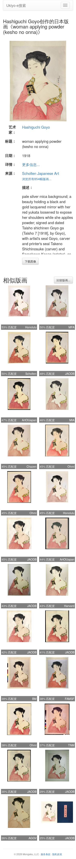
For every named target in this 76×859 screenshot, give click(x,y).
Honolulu (30, 327)
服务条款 (45, 854)
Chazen (31, 466)
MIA (71, 420)
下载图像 (30, 261)
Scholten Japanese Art (40, 173)
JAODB (69, 374)
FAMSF (69, 699)
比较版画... (63, 280)
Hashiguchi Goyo (36, 127)
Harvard (69, 606)
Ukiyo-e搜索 (16, 5)
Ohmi (70, 466)
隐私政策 (57, 854)
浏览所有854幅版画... (36, 178)
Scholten (30, 374)
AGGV (32, 838)
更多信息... (31, 164)
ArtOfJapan (29, 420)
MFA (71, 327)
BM (34, 699)
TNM (71, 745)
